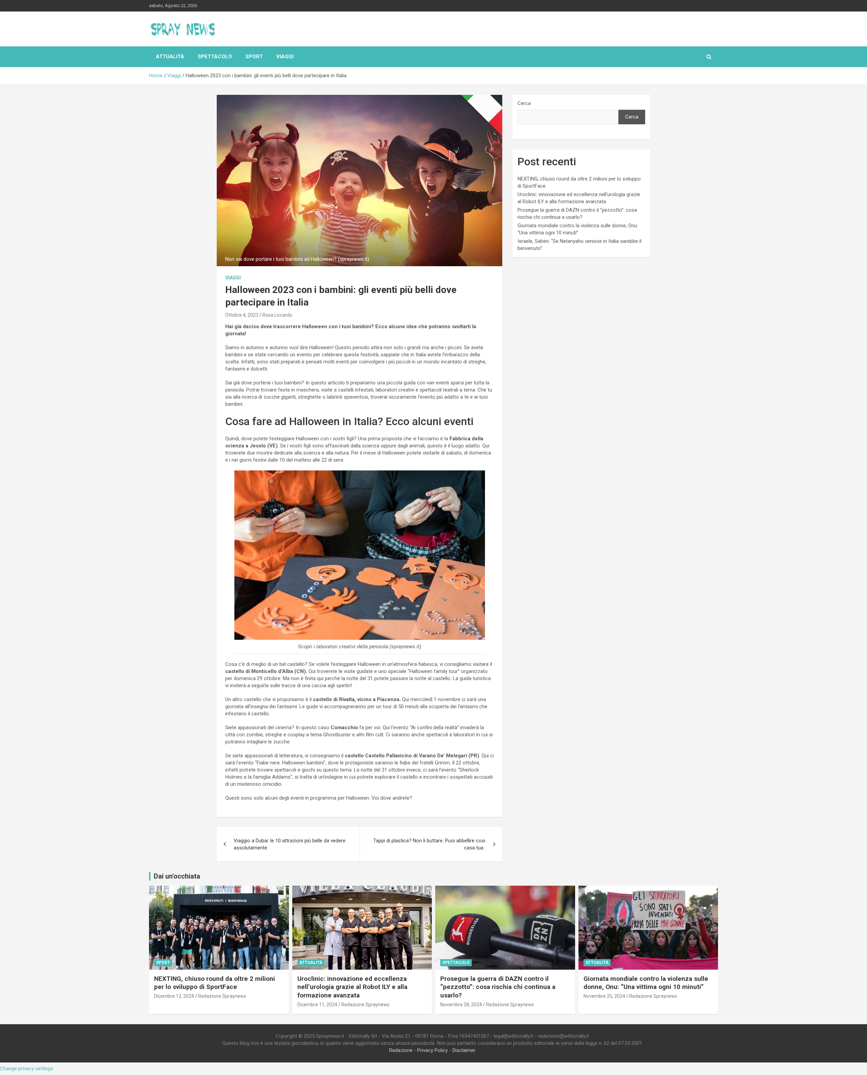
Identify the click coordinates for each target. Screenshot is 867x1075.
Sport (254, 57)
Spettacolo (215, 57)
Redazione (401, 1050)
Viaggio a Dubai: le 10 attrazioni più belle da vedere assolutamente (289, 844)
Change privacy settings (26, 1069)
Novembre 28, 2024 (461, 1004)
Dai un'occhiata (177, 876)
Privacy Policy (432, 1050)
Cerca (524, 103)
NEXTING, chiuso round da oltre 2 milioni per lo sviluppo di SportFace (214, 983)
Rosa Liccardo (277, 315)
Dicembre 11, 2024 (317, 1004)
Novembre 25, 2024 (604, 996)
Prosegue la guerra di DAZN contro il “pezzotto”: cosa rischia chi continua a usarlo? (497, 987)
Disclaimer (463, 1050)
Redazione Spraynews (222, 996)
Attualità (170, 57)
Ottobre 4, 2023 (241, 315)
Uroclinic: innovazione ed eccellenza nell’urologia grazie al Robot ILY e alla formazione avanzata (352, 987)
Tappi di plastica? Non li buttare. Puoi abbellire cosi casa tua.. (429, 844)
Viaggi (285, 57)
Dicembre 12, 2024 (174, 996)
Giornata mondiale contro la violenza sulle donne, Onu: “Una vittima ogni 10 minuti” (646, 983)
